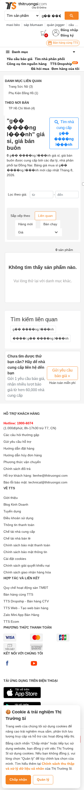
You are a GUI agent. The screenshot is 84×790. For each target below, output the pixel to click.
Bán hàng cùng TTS (65, 42)
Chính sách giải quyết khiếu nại (27, 565)
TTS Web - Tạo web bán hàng (26, 608)
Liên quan (45, 216)
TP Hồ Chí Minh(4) (22, 108)
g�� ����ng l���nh (33, 329)
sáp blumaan (33, 25)
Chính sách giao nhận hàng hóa (27, 572)
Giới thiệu (11, 498)
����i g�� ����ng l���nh (41, 338)
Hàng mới (25, 224)
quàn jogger (56, 25)
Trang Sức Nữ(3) (21, 86)
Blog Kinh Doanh (16, 504)
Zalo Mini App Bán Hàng (21, 615)
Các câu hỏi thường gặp (21, 435)
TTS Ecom (11, 621)
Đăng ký (67, 35)
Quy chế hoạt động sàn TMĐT (26, 588)
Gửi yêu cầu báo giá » (62, 373)
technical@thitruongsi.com (47, 482)
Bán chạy (50, 224)
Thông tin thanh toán (19, 525)
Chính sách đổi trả (17, 469)
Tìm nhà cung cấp (64, 133)
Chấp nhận (18, 779)
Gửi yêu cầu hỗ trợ (17, 441)
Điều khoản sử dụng (18, 518)
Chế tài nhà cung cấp (19, 531)
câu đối (74, 25)
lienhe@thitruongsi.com (50, 475)
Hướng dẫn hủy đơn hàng (23, 455)
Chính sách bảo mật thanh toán (27, 545)
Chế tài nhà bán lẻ (17, 538)
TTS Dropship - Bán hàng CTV (26, 601)
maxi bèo (13, 25)
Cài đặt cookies (15, 559)
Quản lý (43, 779)
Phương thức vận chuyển (22, 462)
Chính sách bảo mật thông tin (25, 552)
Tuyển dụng (12, 511)
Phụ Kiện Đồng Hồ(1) (23, 93)
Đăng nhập (69, 30)
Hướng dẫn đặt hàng (19, 448)
